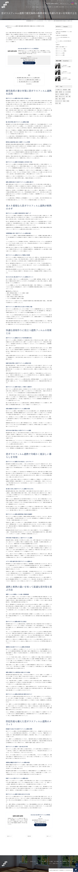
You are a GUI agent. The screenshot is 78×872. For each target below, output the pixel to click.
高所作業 (60, 91)
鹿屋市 (57, 96)
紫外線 (68, 100)
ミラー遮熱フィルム (59, 89)
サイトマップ (73, 863)
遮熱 (69, 96)
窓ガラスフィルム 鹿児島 (61, 51)
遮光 (59, 103)
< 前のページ (9, 836)
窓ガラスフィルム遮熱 (60, 55)
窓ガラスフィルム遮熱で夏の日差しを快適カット (30, 79)
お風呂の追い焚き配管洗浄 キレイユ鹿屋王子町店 (63, 32)
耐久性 (57, 103)
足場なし (66, 94)
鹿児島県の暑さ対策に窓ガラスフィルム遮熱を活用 (28, 77)
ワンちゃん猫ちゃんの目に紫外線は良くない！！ (64, 41)
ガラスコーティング (59, 100)
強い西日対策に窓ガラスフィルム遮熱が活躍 (29, 81)
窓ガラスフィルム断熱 (60, 53)
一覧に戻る (29, 836)
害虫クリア (57, 94)
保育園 (57, 91)
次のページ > (49, 836)
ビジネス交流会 (68, 91)
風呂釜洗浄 (62, 94)
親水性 (64, 100)
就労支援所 (65, 89)
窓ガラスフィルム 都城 (60, 48)
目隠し (57, 98)
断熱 (59, 98)
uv (63, 91)
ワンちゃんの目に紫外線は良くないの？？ (63, 38)
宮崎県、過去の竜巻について (61, 46)
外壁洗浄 (57, 44)
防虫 (66, 96)
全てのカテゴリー (59, 29)
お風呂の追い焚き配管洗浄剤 (61, 35)
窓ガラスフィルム (62, 96)
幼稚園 (69, 89)
